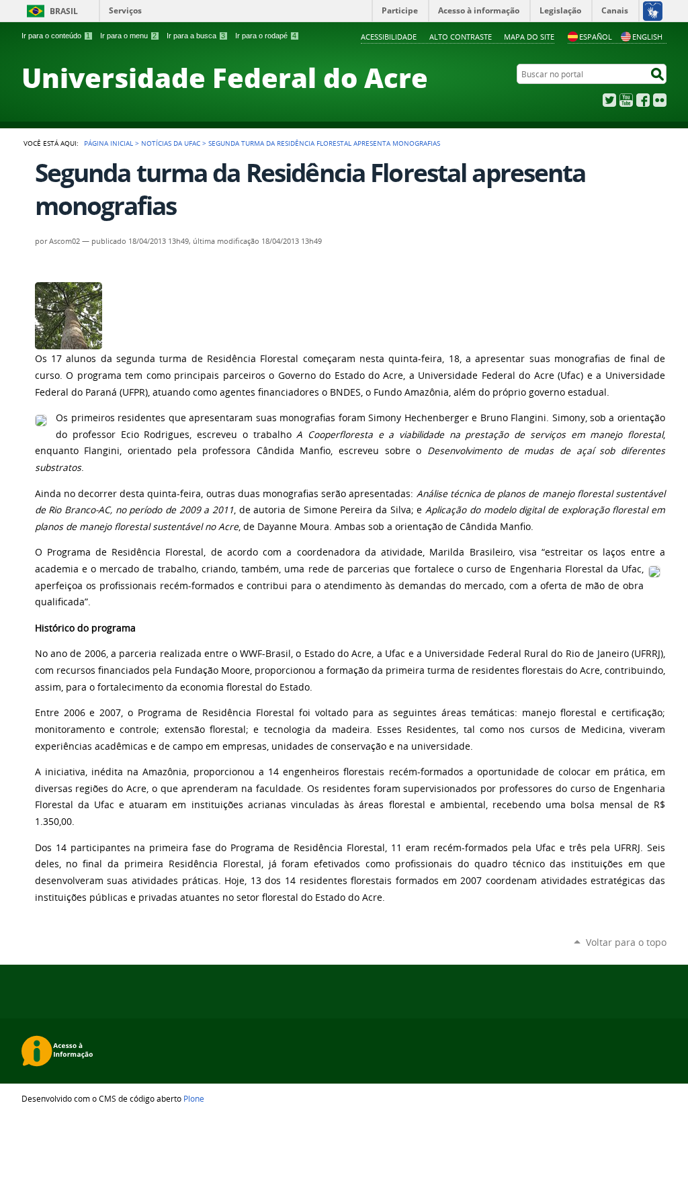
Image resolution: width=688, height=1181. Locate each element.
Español (595, 37)
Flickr (659, 100)
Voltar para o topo (626, 942)
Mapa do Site (529, 37)
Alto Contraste (460, 37)
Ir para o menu (128, 36)
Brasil (64, 11)
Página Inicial (108, 143)
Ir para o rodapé (265, 36)
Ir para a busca (196, 36)
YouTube (626, 100)
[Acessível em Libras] (652, 10)
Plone (193, 1098)
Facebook (643, 100)
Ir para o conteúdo (56, 36)
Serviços (125, 10)
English (647, 37)
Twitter (609, 100)
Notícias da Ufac (170, 143)
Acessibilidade (389, 37)
